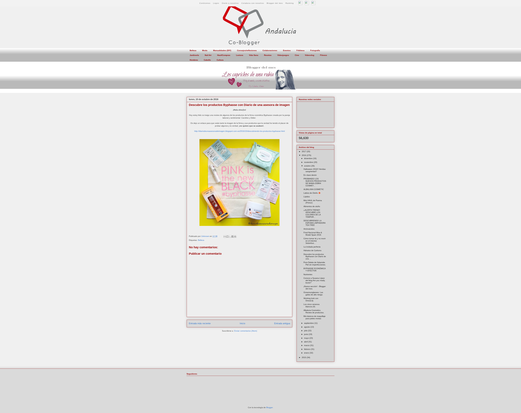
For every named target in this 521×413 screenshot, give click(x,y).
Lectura (239, 55)
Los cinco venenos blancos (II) (312, 305)
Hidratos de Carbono (312, 250)
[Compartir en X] (230, 236)
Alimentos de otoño (312, 206)
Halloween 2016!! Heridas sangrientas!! (315, 170)
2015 (304, 357)
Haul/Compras (223, 55)
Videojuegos (283, 55)
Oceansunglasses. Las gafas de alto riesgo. (313, 293)
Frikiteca (300, 50)
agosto (307, 327)
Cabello (207, 60)
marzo (307, 345)
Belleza (193, 50)
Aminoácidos (309, 229)
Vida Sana (253, 55)
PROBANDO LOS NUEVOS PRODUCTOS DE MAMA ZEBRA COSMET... (315, 182)
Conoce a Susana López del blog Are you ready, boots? (314, 280)
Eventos (287, 50)
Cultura (220, 60)
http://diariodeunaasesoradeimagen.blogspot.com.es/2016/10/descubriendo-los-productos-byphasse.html (239, 131)
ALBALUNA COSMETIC (314, 189)
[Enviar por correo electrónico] (224, 236)
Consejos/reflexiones (247, 50)
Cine (297, 55)
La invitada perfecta (312, 247)
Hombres (194, 60)
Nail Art (208, 55)
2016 (304, 155)
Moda (204, 50)
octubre (307, 166)
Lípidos (307, 197)
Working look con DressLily (311, 299)
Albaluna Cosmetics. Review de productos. (314, 311)
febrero (307, 349)
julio (306, 330)
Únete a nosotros (230, 3)
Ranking (290, 3)
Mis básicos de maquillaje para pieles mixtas (314, 317)
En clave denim (310, 175)
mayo (306, 338)
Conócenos (204, 3)
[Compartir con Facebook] (232, 236)
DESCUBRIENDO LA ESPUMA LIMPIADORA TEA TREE (314, 223)
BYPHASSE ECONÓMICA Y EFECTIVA (314, 269)
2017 (304, 151)
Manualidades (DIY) (222, 50)
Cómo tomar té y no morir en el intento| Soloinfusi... (315, 240)
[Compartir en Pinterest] (235, 236)
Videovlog (309, 55)
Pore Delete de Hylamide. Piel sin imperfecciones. (315, 263)
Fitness (323, 55)
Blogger (269, 407)
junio (306, 334)
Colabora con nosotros (253, 3)
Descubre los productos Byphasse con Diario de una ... (315, 256)
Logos (216, 3)
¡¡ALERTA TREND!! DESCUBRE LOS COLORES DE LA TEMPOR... (312, 213)
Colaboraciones (270, 50)
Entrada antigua (282, 323)
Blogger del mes (275, 3)
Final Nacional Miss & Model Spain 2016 (313, 233)
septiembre (309, 323)
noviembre (309, 162)
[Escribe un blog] (227, 236)
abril (306, 342)
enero (307, 353)
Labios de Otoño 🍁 (312, 193)
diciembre (308, 158)
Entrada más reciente (200, 323)
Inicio (242, 323)
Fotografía (315, 50)
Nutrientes (308, 274)
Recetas (267, 55)
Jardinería (194, 55)
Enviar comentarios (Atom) (245, 331)
